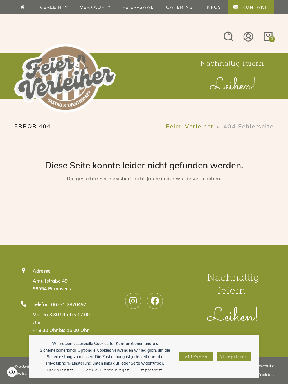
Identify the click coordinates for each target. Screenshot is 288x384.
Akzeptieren (233, 357)
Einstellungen (12, 372)
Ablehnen (196, 357)
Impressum (151, 370)
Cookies (265, 374)
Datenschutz (60, 370)
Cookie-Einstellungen (106, 370)
